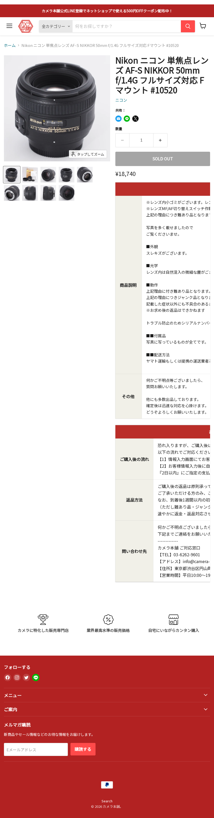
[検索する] (188, 26)
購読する (83, 749)
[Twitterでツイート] (135, 118)
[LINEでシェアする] (127, 118)
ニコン (121, 100)
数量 (118, 129)
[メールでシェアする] (118, 118)
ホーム (10, 45)
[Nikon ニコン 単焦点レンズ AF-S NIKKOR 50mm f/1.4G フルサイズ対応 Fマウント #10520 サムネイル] (11, 174)
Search (107, 800)
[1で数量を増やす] (160, 140)
